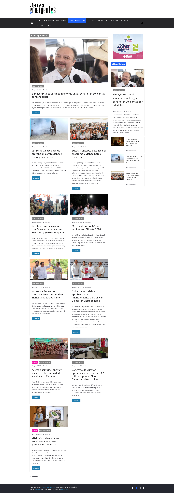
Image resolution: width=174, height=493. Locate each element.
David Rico (88, 287)
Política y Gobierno (77, 20)
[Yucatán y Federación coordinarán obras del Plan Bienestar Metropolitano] (49, 269)
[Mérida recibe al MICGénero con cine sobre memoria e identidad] (117, 145)
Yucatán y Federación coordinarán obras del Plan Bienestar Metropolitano (47, 294)
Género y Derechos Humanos (55, 20)
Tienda (48, 25)
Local (38, 20)
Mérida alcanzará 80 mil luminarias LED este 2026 (86, 227)
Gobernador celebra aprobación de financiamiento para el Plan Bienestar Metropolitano (87, 296)
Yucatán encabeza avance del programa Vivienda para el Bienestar (89, 153)
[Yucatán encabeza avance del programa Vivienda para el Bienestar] (89, 129)
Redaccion (47, 90)
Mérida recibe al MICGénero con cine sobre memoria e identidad (132, 142)
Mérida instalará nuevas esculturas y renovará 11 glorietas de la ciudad (46, 441)
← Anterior (34, 476)
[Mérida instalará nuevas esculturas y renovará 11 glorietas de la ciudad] (49, 416)
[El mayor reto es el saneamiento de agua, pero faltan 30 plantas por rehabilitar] (69, 61)
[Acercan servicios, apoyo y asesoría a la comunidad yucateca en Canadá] (49, 348)
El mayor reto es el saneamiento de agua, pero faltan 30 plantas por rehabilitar (68, 95)
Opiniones (114, 20)
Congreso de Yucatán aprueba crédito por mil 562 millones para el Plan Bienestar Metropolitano (88, 374)
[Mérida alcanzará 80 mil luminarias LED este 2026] (89, 204)
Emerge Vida (102, 20)
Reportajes (125, 20)
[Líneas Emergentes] (32, 22)
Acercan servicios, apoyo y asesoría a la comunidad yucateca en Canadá (47, 373)
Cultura (91, 20)
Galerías (39, 25)
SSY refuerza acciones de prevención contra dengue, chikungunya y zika (47, 153)
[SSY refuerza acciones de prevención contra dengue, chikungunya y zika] (49, 129)
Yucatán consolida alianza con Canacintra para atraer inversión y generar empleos (48, 229)
